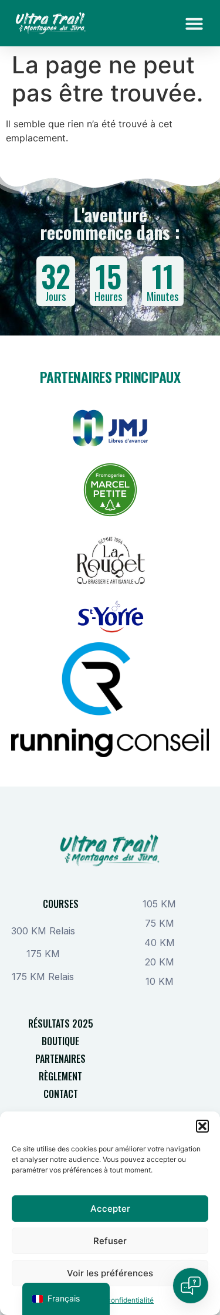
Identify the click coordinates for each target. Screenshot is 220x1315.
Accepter (110, 1208)
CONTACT (60, 1094)
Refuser (110, 1240)
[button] (202, 1126)
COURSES (61, 904)
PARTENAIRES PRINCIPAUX (110, 376)
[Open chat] (190, 1285)
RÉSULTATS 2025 (60, 1023)
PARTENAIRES (60, 1059)
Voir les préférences (110, 1273)
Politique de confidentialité (110, 1300)
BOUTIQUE (60, 1041)
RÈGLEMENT (60, 1076)
